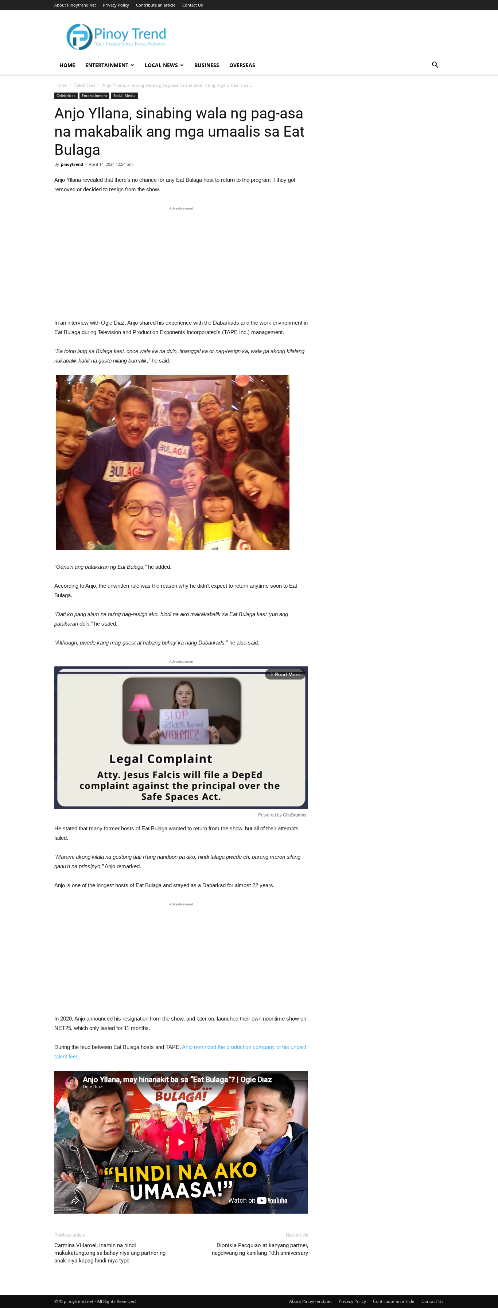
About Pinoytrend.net (75, 5)
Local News (161, 65)
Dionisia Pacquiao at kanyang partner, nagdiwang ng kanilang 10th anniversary (260, 1249)
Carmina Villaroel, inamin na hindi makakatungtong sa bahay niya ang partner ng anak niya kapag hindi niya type (110, 1253)
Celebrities (85, 85)
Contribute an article (155, 5)
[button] (435, 65)
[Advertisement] (181, 264)
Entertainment (106, 65)
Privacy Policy (116, 5)
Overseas (242, 65)
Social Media (124, 95)
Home (67, 65)
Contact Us (192, 5)
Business (206, 65)
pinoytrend (72, 164)
